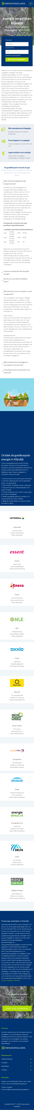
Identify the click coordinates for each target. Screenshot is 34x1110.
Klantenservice (7, 1059)
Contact (4, 1062)
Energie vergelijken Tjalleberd (10, 980)
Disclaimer (5, 1066)
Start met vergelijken (17, 1008)
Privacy (4, 1070)
